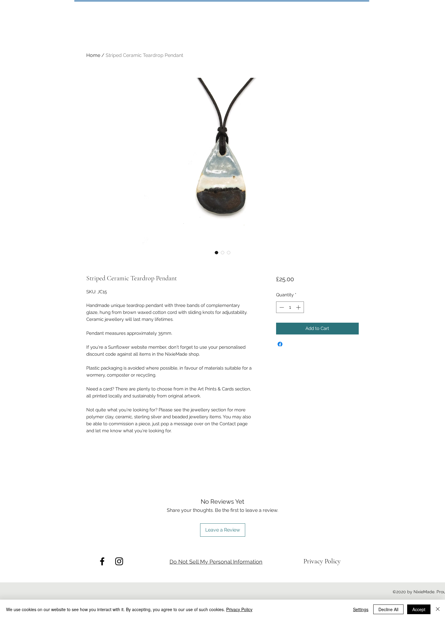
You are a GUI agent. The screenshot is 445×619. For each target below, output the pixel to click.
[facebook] (102, 561)
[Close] (437, 609)
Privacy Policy (239, 609)
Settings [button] (360, 609)
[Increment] (299, 307)
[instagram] (119, 561)
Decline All (388, 609)
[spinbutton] (290, 307)
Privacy (314, 561)
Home (93, 55)
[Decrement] (281, 307)
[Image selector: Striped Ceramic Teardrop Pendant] (216, 252)
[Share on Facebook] (280, 344)
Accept (418, 609)
